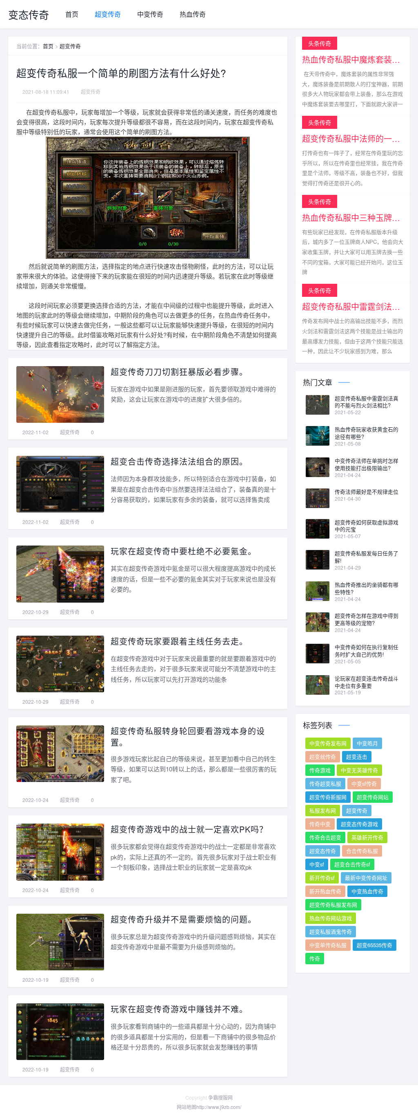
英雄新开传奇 (367, 837)
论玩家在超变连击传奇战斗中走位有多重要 (366, 682)
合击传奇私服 (362, 851)
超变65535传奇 (374, 945)
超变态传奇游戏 (359, 824)
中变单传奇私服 (328, 945)
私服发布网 (322, 810)
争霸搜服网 (220, 1097)
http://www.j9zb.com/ (218, 1106)
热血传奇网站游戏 (330, 918)
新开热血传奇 (325, 891)
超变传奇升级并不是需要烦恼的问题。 (183, 919)
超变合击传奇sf (352, 864)
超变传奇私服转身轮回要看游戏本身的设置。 (188, 736)
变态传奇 (28, 14)
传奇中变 (320, 824)
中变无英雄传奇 (359, 770)
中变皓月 (367, 743)
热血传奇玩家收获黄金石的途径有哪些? (366, 433)
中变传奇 (150, 14)
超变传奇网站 (373, 797)
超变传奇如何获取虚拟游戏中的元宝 (366, 526)
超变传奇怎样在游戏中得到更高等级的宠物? (366, 619)
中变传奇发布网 (328, 743)
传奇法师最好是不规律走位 (366, 491)
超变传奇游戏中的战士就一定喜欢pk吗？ (189, 829)
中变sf (316, 864)
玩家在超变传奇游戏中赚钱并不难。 (179, 1009)
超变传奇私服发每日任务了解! (366, 557)
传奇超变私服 (325, 783)
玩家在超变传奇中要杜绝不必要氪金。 (183, 551)
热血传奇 (193, 14)
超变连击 (356, 756)
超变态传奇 (322, 851)
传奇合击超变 (325, 837)
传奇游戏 (320, 770)
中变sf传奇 (364, 783)
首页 (71, 14)
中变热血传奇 (367, 891)
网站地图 (186, 1106)
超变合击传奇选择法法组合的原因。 (179, 461)
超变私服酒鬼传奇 (330, 931)
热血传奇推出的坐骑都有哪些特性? (366, 588)
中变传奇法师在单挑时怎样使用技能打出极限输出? (366, 464)
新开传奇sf (322, 877)
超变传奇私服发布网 (333, 904)
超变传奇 (108, 14)
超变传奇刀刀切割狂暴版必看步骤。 (179, 372)
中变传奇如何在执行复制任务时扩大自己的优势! (366, 650)
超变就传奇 (322, 756)
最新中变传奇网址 (366, 877)
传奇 (314, 958)
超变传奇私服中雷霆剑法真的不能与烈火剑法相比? (366, 402)
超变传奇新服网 (328, 797)
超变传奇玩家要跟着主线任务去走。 (179, 641)
